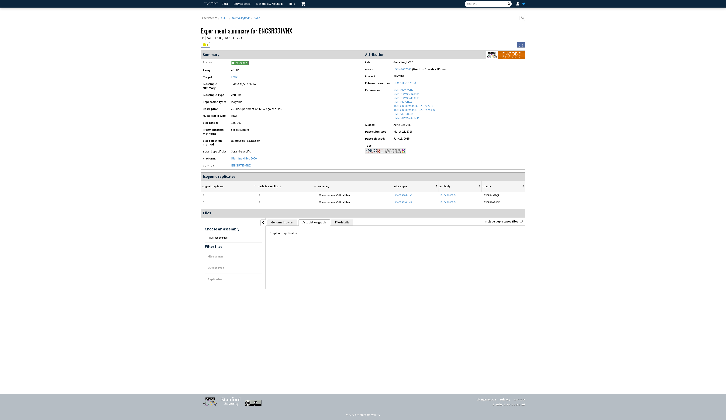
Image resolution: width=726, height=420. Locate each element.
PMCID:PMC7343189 (406, 94)
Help (292, 4)
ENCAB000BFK (448, 195)
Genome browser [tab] (282, 223)
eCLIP (224, 18)
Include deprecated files (501, 222)
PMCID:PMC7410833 (406, 98)
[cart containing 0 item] (303, 4)
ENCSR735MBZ (241, 166)
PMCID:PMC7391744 (406, 118)
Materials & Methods (269, 4)
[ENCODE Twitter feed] (523, 3)
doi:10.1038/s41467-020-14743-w (414, 110)
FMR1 (235, 77)
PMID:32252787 (403, 90)
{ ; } (521, 45)
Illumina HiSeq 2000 (244, 159)
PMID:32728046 (403, 114)
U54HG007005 (402, 70)
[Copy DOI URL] (203, 38)
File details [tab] (342, 223)
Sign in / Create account (509, 405)
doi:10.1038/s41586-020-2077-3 (413, 106)
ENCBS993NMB (403, 202)
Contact (519, 400)
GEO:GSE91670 (402, 83)
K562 (257, 18)
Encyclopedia (242, 4)
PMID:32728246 (403, 102)
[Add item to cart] (522, 18)
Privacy (505, 400)
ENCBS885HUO (403, 195)
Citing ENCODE (486, 400)
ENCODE (211, 4)
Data (225, 4)
